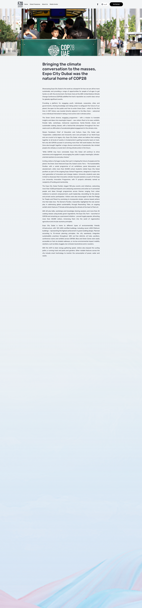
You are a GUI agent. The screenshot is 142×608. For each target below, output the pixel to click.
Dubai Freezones (35, 4)
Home (26, 4)
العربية (105, 4)
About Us (45, 4)
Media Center (54, 4)
